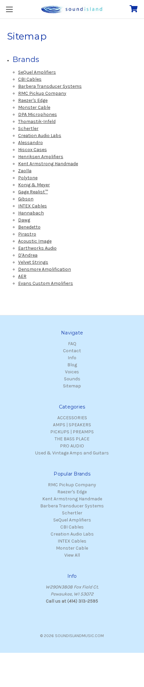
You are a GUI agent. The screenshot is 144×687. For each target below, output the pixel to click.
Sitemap (72, 386)
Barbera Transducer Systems (50, 86)
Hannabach (31, 213)
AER (22, 276)
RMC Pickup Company (42, 93)
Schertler (28, 128)
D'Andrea (28, 255)
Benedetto (29, 227)
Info (72, 358)
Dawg (24, 220)
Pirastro (27, 234)
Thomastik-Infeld (37, 121)
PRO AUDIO (72, 446)
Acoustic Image (35, 241)
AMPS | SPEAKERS (72, 425)
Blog (72, 365)
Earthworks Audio (37, 248)
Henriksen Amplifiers (40, 157)
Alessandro (30, 142)
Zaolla (24, 171)
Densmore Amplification (44, 269)
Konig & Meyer (34, 185)
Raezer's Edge (33, 100)
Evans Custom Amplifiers (45, 283)
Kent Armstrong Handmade (48, 164)
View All (72, 555)
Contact (72, 351)
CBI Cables (30, 79)
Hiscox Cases (32, 149)
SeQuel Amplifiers (37, 72)
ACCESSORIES (72, 418)
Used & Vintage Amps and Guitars (72, 453)
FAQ (72, 344)
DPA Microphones (37, 114)
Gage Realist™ (33, 192)
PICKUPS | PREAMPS (72, 432)
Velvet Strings (33, 262)
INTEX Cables (32, 206)
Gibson (25, 199)
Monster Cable (34, 107)
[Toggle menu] (9, 9)
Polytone (28, 178)
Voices (72, 372)
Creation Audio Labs (39, 135)
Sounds (72, 379)
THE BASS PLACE (72, 439)
